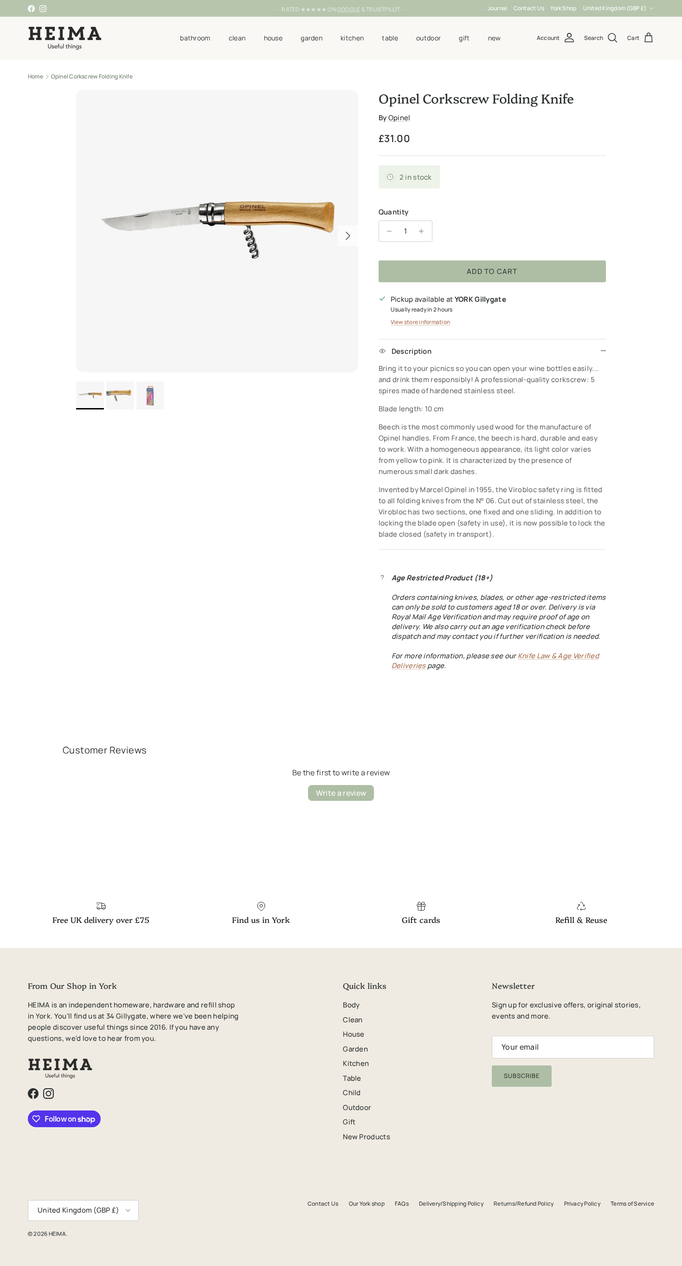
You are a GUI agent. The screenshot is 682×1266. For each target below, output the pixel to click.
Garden (311, 37)
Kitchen (352, 37)
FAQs (402, 1204)
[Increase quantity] (424, 231)
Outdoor (428, 37)
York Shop (563, 8)
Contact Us (529, 8)
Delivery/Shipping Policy (451, 1204)
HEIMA (57, 1234)
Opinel (399, 118)
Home (35, 76)
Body (351, 1005)
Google (348, 8)
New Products (366, 1137)
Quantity (393, 212)
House (273, 37)
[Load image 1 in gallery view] (217, 231)
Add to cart (492, 271)
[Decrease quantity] (387, 231)
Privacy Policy (582, 1204)
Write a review (341, 793)
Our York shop (367, 1204)
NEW (494, 37)
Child (352, 1092)
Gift (464, 37)
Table (390, 37)
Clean (237, 37)
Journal (498, 8)
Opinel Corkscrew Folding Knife (92, 76)
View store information (420, 322)
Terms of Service (632, 1204)
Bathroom (195, 37)
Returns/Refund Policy (523, 1204)
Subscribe (522, 1075)
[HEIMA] (65, 38)
